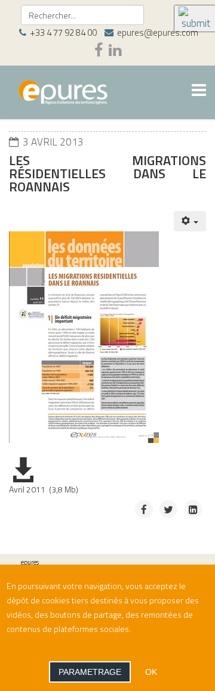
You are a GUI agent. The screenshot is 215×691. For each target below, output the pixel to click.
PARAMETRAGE (90, 672)
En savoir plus (158, 628)
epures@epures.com (157, 32)
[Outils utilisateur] (190, 221)
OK (151, 672)
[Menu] (199, 91)
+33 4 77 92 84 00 (63, 32)
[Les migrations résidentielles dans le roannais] (90, 340)
